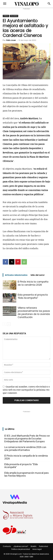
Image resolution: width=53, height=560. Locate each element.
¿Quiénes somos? (20, 546)
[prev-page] (4, 324)
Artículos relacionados (16, 275)
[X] (11, 262)
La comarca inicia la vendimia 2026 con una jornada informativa (25, 448)
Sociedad (14, 16)
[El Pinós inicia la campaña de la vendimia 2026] (9, 285)
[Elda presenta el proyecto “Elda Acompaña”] (9, 298)
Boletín (33, 546)
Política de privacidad (20, 549)
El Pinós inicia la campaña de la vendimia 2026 (33, 283)
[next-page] (8, 324)
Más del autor (38, 275)
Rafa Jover (11, 40)
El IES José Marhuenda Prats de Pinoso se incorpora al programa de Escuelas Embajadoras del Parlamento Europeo (27, 438)
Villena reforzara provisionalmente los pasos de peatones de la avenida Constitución (34, 312)
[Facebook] (5, 262)
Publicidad (43, 546)
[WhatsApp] (24, 262)
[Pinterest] (18, 262)
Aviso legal (37, 549)
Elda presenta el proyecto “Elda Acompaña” (33, 296)
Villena (6, 16)
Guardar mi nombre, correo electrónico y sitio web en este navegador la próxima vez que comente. (26, 389)
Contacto (7, 546)
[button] (4, 3)
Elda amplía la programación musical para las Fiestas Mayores (26, 474)
